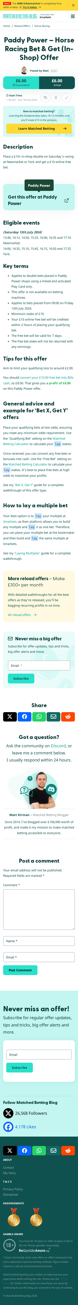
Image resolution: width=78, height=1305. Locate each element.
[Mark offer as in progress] (56, 97)
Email (11, 957)
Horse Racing (42, 26)
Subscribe (21, 678)
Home (6, 26)
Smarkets (9, 521)
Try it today (30, 7)
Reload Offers (22, 26)
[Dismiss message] (73, 5)
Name (11, 941)
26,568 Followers (31, 1113)
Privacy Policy (13, 1189)
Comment (11, 885)
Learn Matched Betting (36, 128)
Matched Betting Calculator (28, 464)
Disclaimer (10, 1194)
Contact (8, 1167)
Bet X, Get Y (23, 485)
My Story (9, 1173)
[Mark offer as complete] (66, 97)
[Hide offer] (45, 97)
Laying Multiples (27, 553)
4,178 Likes (25, 1127)
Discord (58, 746)
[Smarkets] (45, 17)
